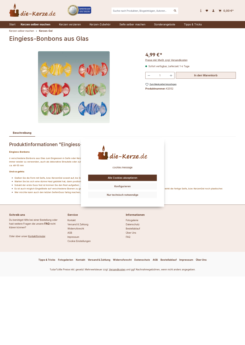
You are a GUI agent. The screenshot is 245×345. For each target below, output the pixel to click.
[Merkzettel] (207, 10)
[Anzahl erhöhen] (171, 75)
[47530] (74, 87)
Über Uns (131, 232)
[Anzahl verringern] (148, 75)
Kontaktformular (36, 236)
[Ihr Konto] (213, 10)
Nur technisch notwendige (122, 194)
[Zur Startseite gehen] (32, 10)
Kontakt (72, 220)
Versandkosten (117, 269)
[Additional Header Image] (79, 9)
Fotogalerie (132, 220)
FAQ (47, 223)
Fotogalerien (65, 259)
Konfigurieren (122, 186)
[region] (74, 87)
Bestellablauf (133, 228)
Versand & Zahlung (78, 224)
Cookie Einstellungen (79, 241)
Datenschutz (133, 224)
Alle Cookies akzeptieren (122, 177)
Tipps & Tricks (46, 259)
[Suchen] (175, 11)
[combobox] (142, 11)
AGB (70, 232)
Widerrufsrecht (76, 228)
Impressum (73, 236)
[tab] (22, 133)
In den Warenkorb (206, 75)
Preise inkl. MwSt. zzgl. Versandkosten (166, 60)
